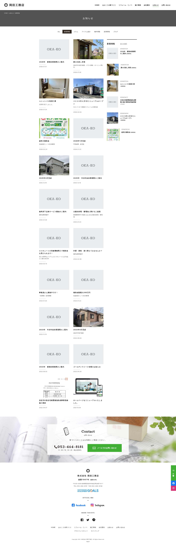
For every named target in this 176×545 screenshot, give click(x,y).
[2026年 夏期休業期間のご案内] (112, 53)
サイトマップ (95, 531)
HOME (53, 527)
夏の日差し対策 (126, 67)
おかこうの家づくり (64, 527)
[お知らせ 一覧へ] (126, 44)
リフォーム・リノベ (80, 527)
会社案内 (102, 527)
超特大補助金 (125, 132)
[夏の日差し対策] (113, 70)
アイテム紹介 (86, 31)
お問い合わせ (120, 527)
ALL (59, 31)
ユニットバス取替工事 (127, 84)
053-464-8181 (82, 486)
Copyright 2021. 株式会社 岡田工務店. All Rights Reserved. (88, 539)
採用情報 (107, 31)
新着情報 (67, 31)
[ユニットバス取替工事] (112, 86)
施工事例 (93, 527)
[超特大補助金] (113, 134)
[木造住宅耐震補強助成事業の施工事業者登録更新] (112, 102)
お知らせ (110, 527)
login (88, 541)
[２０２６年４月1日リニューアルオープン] (112, 118)
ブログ (115, 31)
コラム (76, 31)
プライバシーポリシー (81, 531)
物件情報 (97, 31)
